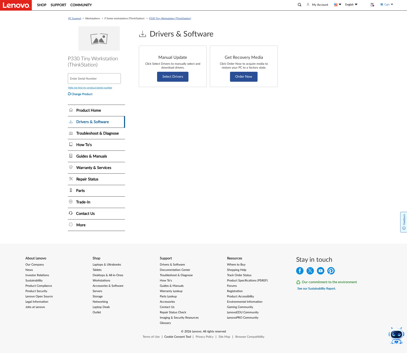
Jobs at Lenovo (35, 307)
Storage (98, 296)
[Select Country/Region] (337, 5)
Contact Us (167, 307)
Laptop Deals (101, 307)
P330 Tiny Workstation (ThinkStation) (170, 18)
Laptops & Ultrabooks (107, 264)
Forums (232, 285)
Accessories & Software (108, 285)
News (29, 270)
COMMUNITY (81, 5)
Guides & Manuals (172, 285)
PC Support (74, 18)
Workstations (101, 280)
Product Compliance (38, 285)
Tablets (97, 270)
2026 (187, 331)
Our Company (34, 264)
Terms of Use (151, 336)
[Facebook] (300, 272)
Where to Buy (236, 264)
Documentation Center (175, 270)
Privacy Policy (204, 336)
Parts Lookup (168, 296)
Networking (100, 301)
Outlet (97, 312)
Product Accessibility (240, 296)
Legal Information (36, 301)
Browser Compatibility (249, 336)
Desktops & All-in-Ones (108, 275)
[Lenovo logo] (16, 5)
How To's (166, 280)
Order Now (243, 76)
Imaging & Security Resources (179, 317)
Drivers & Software (172, 264)
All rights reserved (214, 331)
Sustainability (34, 280)
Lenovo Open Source (39, 296)
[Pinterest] (331, 272)
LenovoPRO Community (242, 317)
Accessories (167, 301)
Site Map (224, 336)
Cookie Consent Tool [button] (177, 336)
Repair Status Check (173, 312)
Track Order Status (239, 275)
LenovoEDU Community (243, 312)
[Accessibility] (363, 5)
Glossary (165, 323)
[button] (299, 4)
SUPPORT (58, 5)
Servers (97, 291)
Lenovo (196, 331)
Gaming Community (240, 307)
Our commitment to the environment (329, 282)
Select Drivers (172, 76)
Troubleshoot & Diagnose (176, 275)
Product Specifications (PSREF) (247, 280)
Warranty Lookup (171, 291)
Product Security (36, 291)
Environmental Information (244, 301)
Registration (235, 291)
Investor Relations (37, 275)
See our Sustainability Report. (316, 288)
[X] (310, 272)
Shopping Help (236, 270)
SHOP (41, 5)
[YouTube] (320, 272)
